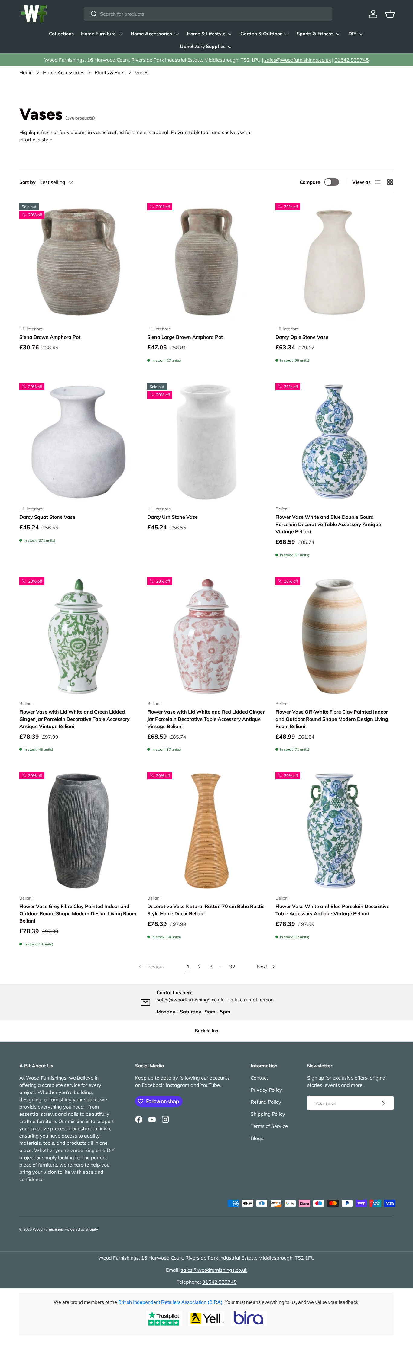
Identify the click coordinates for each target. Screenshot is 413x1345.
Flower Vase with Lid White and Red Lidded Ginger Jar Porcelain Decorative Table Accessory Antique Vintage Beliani (206, 719)
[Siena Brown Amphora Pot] (78, 262)
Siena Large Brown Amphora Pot (185, 337)
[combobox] (208, 14)
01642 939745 (351, 60)
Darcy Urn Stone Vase (172, 517)
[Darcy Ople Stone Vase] (334, 262)
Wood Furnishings (48, 1229)
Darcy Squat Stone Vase (47, 517)
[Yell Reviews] (206, 1318)
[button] (390, 14)
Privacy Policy (266, 1090)
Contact (259, 1078)
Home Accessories (151, 33)
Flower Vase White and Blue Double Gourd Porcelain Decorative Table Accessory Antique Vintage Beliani (328, 524)
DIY (352, 33)
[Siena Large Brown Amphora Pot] (206, 262)
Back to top (206, 1030)
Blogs (257, 1138)
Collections (61, 33)
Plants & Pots (110, 72)
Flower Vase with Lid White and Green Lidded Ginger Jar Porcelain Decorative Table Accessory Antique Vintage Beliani (74, 719)
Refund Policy (266, 1102)
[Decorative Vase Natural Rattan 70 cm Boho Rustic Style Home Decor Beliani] (206, 831)
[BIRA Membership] (249, 1318)
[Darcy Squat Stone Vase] (78, 442)
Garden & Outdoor (261, 33)
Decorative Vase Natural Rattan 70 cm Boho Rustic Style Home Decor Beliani (205, 909)
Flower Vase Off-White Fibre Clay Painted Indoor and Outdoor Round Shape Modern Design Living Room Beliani (331, 719)
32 (232, 967)
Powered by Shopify (81, 1229)
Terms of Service (269, 1126)
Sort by (27, 182)
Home (26, 72)
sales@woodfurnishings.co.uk (297, 60)
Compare (310, 182)
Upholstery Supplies (203, 46)
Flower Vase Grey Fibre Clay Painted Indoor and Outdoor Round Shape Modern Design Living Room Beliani (77, 913)
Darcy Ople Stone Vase (301, 337)
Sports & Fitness (315, 33)
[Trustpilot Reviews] (164, 1318)
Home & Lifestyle (206, 33)
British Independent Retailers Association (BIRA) (170, 1302)
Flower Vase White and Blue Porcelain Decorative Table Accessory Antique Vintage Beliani (332, 909)
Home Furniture (98, 33)
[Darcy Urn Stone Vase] (206, 442)
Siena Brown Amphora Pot (49, 337)
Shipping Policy (268, 1114)
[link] (151, 966)
